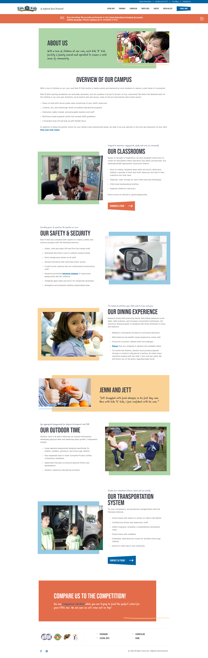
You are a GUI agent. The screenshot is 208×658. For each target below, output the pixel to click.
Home (137, 638)
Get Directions (145, 1)
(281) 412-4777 (162, 1)
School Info (111, 8)
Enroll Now (183, 8)
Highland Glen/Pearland (27, 9)
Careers (156, 8)
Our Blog (175, 1)
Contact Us (187, 1)
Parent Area (145, 8)
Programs (122, 8)
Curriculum (133, 8)
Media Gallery (167, 8)
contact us (94, 20)
